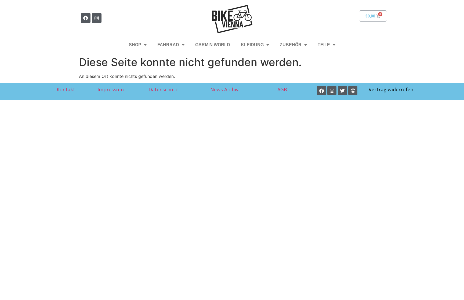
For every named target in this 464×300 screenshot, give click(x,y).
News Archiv (224, 89)
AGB (282, 89)
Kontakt (66, 89)
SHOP (135, 44)
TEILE (324, 44)
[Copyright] (352, 90)
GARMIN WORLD (212, 44)
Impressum (110, 89)
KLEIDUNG (252, 44)
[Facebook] (85, 18)
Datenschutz (163, 89)
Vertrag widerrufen (391, 89)
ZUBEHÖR (291, 44)
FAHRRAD (168, 44)
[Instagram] (97, 18)
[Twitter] (342, 90)
